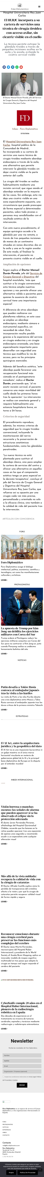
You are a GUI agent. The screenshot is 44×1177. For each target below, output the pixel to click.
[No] (39, 1170)
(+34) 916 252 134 (8, 1156)
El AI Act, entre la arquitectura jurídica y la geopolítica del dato (21, 744)
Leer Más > (4, 654)
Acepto (11, 1172)
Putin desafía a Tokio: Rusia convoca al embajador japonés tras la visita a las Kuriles (20, 690)
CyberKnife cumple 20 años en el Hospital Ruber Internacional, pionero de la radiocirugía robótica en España (21, 1007)
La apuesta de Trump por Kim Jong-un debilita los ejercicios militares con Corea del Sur (19, 631)
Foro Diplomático (12, 562)
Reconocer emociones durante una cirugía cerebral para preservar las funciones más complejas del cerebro (20, 938)
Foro (22, 532)
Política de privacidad (27, 1172)
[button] (39, 6)
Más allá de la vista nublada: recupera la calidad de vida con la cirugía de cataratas (21, 879)
